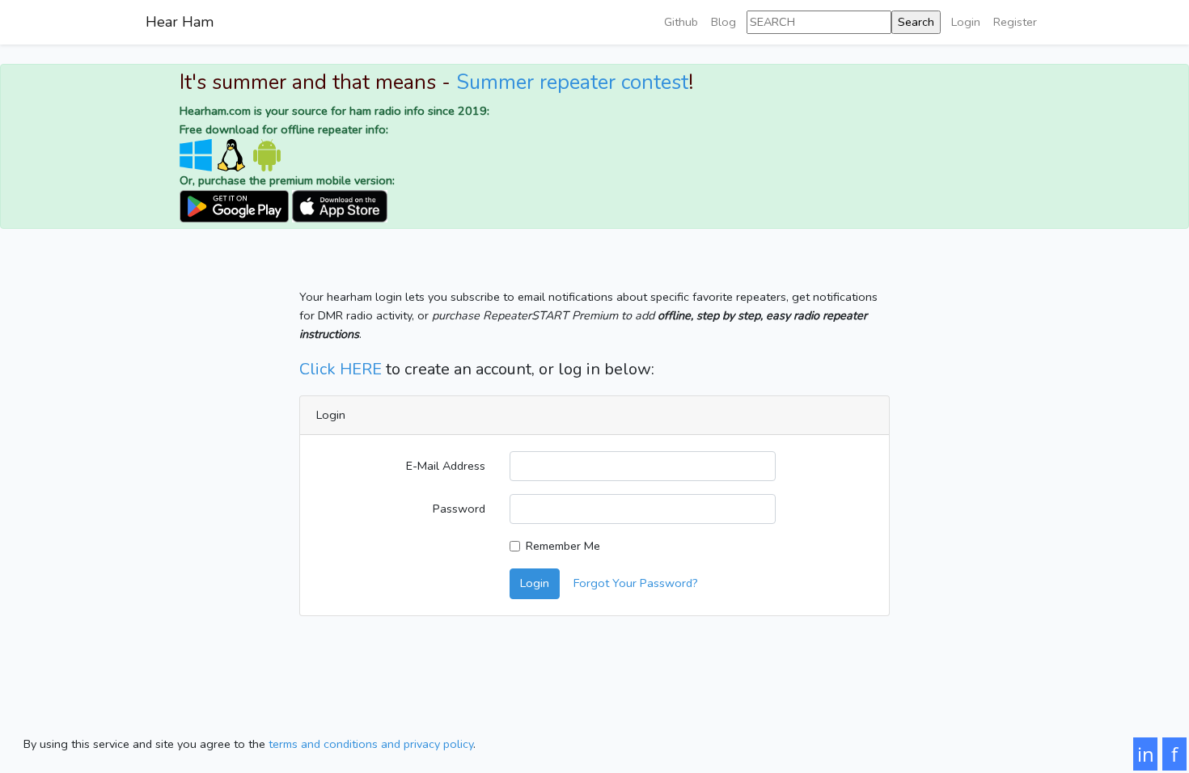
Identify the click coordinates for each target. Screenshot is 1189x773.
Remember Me (563, 546)
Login (965, 22)
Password (459, 509)
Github (681, 22)
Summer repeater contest (572, 82)
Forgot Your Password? (635, 583)
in (1145, 754)
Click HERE (340, 369)
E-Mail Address (445, 466)
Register (1015, 22)
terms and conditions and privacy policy (371, 744)
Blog (723, 22)
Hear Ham (180, 22)
